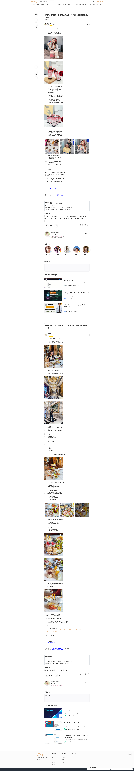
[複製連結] (36, 89)
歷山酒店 (47, 670)
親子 (88, 4)
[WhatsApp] (36, 83)
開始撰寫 (100, 1)
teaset (61, 670)
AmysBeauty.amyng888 (57, 195)
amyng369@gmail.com (58, 194)
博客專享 (69, 4)
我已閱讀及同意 (109, 769)
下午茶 (57, 670)
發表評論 (48, 265)
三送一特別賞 (54, 216)
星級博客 (64, 4)
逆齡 (86, 216)
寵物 (94, 4)
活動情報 (70, 207)
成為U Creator (50, 4)
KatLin (76, 254)
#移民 (93, 756)
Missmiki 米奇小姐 (86, 254)
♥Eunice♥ (48, 254)
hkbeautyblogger (58, 218)
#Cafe (84, 756)
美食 (77, 4)
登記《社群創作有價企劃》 (58, 203)
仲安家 (67, 216)
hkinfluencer (76, 218)
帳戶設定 (63, 757)
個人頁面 (63, 756)
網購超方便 (47, 216)
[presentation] (44, 250)
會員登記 (94, 1)
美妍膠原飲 (81, 216)
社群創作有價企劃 (35, 4)
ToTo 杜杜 (67, 254)
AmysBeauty (65, 221)
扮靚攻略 (65, 207)
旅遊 (80, 4)
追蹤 (87, 24)
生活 (91, 4)
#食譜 (81, 756)
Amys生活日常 (57, 221)
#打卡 (79, 756)
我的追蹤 (63, 761)
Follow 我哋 (67, 209)
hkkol (51, 221)
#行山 (76, 756)
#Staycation (88, 756)
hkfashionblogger (68, 218)
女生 (83, 4)
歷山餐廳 (52, 670)
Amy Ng (49, 23)
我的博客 (63, 762)
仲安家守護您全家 (73, 216)
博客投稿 (53, 764)
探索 (56, 4)
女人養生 (51, 218)
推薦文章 (59, 4)
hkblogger (83, 218)
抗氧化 (46, 218)
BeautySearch (57, 254)
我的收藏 (63, 759)
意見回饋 (53, 762)
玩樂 (86, 4)
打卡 (51, 207)
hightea (66, 670)
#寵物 (73, 756)
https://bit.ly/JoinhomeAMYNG (53, 160)
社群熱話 (43, 4)
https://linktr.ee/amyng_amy (52, 188)
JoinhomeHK (61, 216)
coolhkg (47, 221)
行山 (97, 4)
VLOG (74, 4)
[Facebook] (36, 80)
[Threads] (36, 86)
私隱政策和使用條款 (32, 768)
